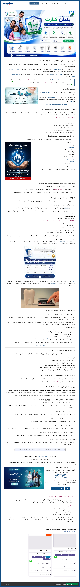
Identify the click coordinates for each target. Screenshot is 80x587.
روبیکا (60, 488)
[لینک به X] (8, 584)
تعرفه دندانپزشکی (43, 456)
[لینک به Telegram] (5, 584)
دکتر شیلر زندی (72, 549)
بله (66, 488)
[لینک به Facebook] (7, 584)
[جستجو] (28, 3)
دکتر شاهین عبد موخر (45, 551)
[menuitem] (74, 3)
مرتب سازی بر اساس (71, 531)
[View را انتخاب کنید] (64, 531)
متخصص (49, 534)
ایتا (53, 488)
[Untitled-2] (7, 3)
